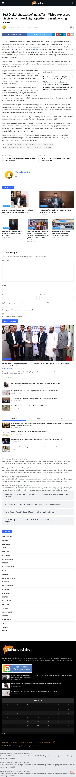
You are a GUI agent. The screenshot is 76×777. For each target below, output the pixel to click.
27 (38, 726)
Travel (5, 627)
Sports (5, 616)
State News (6, 620)
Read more (7, 377)
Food (4, 570)
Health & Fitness (8, 578)
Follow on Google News (43, 742)
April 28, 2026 (56, 238)
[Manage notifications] (71, 772)
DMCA (31, 742)
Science (5, 608)
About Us (5, 742)
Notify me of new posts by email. (14, 316)
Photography (7, 593)
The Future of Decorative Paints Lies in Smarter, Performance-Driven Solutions (34, 398)
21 (48, 722)
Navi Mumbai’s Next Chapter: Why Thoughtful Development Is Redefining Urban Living (36, 383)
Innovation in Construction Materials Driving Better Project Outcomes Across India (12, 233)
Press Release (7, 601)
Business (9, 10)
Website (42, 294)
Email (5, 294)
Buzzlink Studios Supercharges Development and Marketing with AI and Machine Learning (37, 447)
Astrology (6, 544)
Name (5, 285)
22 (58, 722)
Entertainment (8, 559)
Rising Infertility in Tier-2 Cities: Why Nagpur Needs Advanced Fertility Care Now (34, 391)
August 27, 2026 (19, 368)
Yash (12, 49)
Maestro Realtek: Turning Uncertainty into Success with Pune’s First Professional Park (36, 439)
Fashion (5, 563)
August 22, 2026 (7, 215)
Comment (6, 260)
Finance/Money (8, 567)
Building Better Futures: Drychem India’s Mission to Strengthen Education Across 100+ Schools (61, 233)
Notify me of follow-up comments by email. (17, 310)
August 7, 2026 (44, 215)
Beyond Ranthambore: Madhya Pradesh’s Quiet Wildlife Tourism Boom (31, 406)
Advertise (14, 742)
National (6, 589)
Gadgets (5, 574)
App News (5, 540)
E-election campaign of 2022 (12, 147)
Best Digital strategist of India (17, 144)
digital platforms (34, 144)
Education (7, 359)
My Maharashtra (13, 27)
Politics (5, 597)
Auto (4, 548)
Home (4, 10)
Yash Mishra (47, 147)
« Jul (3, 733)
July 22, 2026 (15, 408)
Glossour (31, 49)
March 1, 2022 (26, 27)
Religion (5, 604)
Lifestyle (5, 582)
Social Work (7, 612)
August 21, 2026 (16, 393)
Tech (4, 623)
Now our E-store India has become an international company (29, 432)
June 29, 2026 (6, 238)
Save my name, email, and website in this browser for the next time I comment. (32, 303)
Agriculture (7, 536)
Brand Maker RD (34, 746)
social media (36, 147)
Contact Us (23, 742)
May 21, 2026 (31, 241)
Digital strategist (47, 144)
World (4, 631)
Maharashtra (7, 586)
